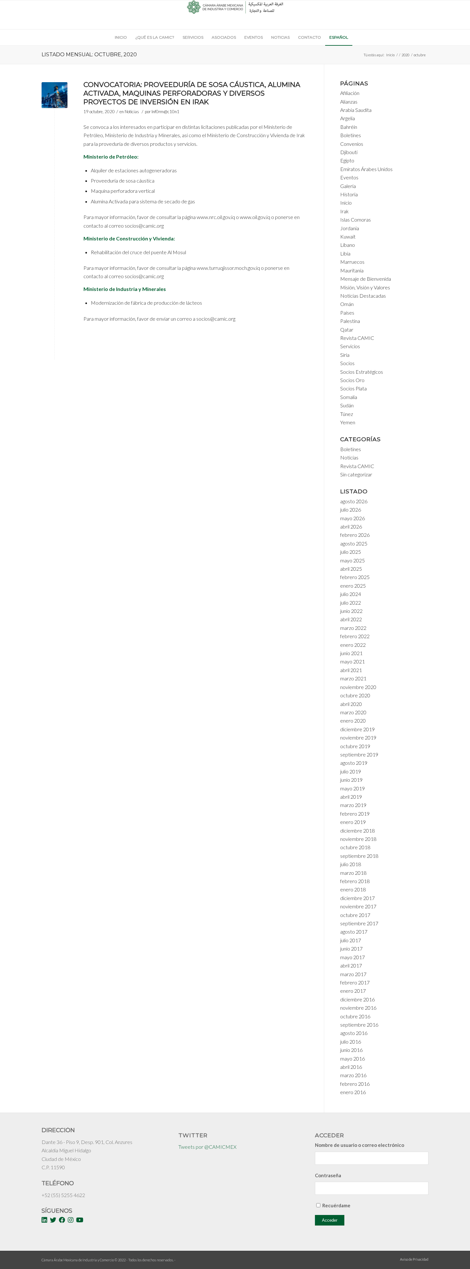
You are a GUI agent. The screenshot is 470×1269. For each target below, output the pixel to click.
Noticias (132, 111)
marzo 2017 (353, 974)
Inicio (390, 55)
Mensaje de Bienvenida (365, 279)
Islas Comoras (355, 219)
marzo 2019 (353, 805)
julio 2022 (350, 602)
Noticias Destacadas (363, 296)
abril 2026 (351, 526)
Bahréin (348, 127)
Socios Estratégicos (361, 372)
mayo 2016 (352, 1058)
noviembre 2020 (358, 687)
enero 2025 (353, 586)
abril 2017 (351, 965)
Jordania (349, 228)
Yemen (347, 422)
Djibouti (348, 152)
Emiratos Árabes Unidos (366, 169)
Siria (344, 355)
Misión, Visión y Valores (365, 287)
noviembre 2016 (358, 1008)
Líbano (347, 245)
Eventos (349, 177)
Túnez (346, 414)
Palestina (350, 321)
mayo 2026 (352, 518)
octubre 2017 (355, 915)
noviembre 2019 (358, 737)
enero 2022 (353, 645)
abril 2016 (351, 1067)
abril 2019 (351, 797)
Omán (347, 304)
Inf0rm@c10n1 (165, 111)
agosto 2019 (353, 763)
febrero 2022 (355, 636)
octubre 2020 (355, 695)
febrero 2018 (355, 881)
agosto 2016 (353, 1033)
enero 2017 (353, 991)
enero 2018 (353, 889)
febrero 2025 (355, 577)
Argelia (347, 118)
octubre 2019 (355, 746)
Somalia (348, 397)
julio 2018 (350, 864)
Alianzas (348, 101)
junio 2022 (351, 611)
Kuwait (348, 236)
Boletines (350, 135)
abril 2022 (351, 619)
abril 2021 (351, 670)
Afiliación (349, 93)
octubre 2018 (355, 847)
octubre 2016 (355, 1016)
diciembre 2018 (357, 830)
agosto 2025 (353, 543)
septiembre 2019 (359, 754)
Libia (345, 253)
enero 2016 (353, 1092)
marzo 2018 (353, 873)
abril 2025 (351, 569)
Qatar (346, 329)
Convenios (351, 144)
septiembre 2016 (359, 1025)
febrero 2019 (355, 814)
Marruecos (352, 262)
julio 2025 (350, 552)
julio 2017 (350, 940)
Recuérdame (336, 1205)
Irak (344, 211)
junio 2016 (351, 1050)
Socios (347, 363)
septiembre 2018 (359, 856)
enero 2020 (353, 720)
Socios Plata (353, 388)
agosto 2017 (353, 931)
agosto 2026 (353, 501)
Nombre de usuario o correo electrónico (359, 1145)
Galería (348, 186)
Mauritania (352, 270)
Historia (349, 194)
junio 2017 (351, 948)
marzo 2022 (353, 628)
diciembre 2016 (357, 999)
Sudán (347, 405)
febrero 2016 (355, 1084)
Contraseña (328, 1175)
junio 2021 (351, 653)
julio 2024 (350, 594)
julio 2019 (350, 771)
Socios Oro (352, 380)
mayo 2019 (352, 788)
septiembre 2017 (359, 923)
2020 (405, 55)
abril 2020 (351, 704)
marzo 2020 (353, 712)
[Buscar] (355, 37)
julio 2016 (350, 1041)
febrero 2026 (355, 535)
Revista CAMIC (357, 338)
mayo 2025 (352, 560)
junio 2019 (351, 780)
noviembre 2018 (358, 839)
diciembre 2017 (357, 898)
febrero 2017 (355, 982)
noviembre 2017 (358, 906)
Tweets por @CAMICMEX (207, 1147)
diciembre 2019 (357, 729)
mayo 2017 (352, 957)
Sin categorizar (356, 474)
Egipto (347, 160)
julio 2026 (350, 509)
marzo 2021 (353, 678)
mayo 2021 (352, 661)
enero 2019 (353, 822)
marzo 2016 (353, 1075)
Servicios (350, 346)
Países (347, 312)
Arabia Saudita (356, 110)
